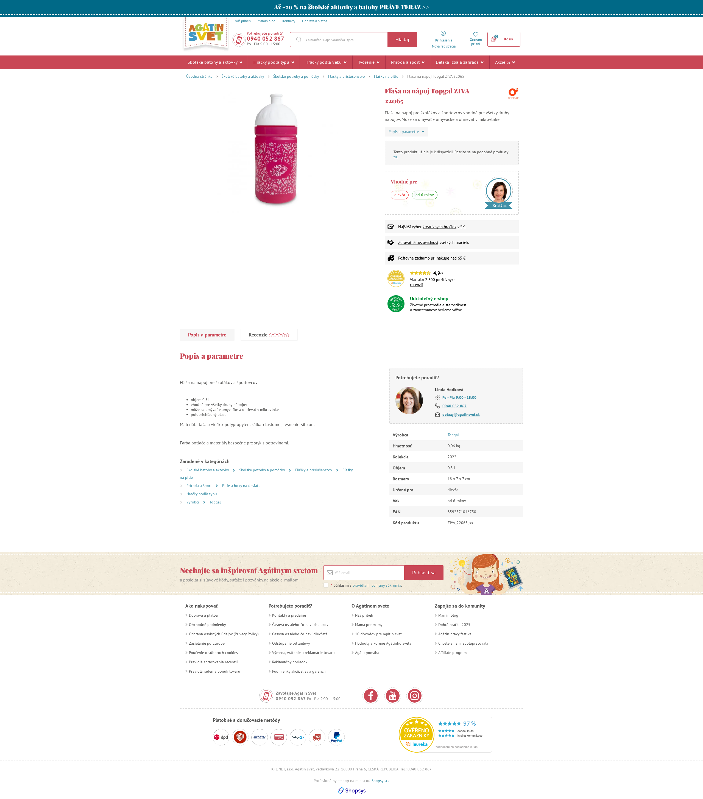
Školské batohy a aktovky (213, 62)
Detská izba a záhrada (458, 62)
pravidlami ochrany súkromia (377, 585)
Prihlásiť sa (424, 572)
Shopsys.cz (380, 780)
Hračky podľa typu (271, 62)
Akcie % (503, 62)
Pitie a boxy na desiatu (241, 485)
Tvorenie (367, 62)
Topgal (215, 502)
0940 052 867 (265, 38)
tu (395, 156)
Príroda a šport (406, 62)
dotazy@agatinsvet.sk (461, 414)
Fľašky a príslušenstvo (346, 76)
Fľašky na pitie (386, 76)
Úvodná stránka (199, 76)
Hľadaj (402, 39)
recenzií (416, 284)
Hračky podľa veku (324, 62)
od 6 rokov (424, 194)
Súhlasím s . (366, 585)
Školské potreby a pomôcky (296, 76)
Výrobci (193, 502)
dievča (399, 194)
